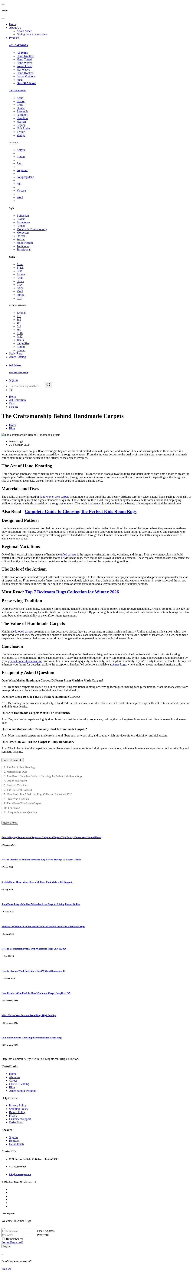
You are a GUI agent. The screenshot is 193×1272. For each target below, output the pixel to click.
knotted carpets (24, 631)
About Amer (24, 31)
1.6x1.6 (21, 312)
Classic (21, 219)
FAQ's (13, 1115)
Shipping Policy (18, 1108)
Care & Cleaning (19, 1084)
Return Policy (17, 1112)
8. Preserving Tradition (16, 799)
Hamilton (22, 118)
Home (12, 24)
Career (13, 1080)
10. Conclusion (12, 808)
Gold (20, 277)
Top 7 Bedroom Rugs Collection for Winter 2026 (72, 591)
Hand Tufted (24, 59)
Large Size (23, 343)
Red (19, 298)
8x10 (20, 333)
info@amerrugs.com (20, 1174)
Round (21, 346)
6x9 (19, 329)
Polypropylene (25, 177)
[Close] (3, 18)
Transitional (24, 249)
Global (21, 225)
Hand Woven (24, 62)
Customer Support (20, 1119)
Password (43, 1234)
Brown (21, 274)
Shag (20, 79)
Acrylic (21, 149)
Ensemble (22, 111)
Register (14, 1140)
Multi (20, 291)
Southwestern (25, 242)
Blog (12, 428)
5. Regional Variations (16, 785)
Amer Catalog (17, 356)
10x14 (20, 339)
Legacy (21, 125)
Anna (20, 97)
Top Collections (17, 90)
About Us (15, 27)
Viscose (21, 190)
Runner (21, 350)
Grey (20, 284)
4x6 (19, 323)
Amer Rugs (119, 664)
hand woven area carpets (54, 496)
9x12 (20, 336)
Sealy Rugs (16, 353)
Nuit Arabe (23, 128)
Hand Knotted (25, 56)
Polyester (22, 170)
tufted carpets (68, 554)
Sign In (13, 380)
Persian (21, 239)
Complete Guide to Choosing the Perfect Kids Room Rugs (80, 511)
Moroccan (23, 232)
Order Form (16, 1122)
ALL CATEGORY (18, 45)
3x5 (19, 319)
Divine (21, 108)
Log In (6, 1246)
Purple (20, 294)
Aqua (20, 264)
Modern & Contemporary (32, 229)
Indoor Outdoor (26, 76)
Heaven (21, 121)
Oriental (21, 236)
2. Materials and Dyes (15, 771)
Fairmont (22, 114)
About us (14, 1077)
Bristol (21, 101)
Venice (21, 131)
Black (20, 267)
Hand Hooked (25, 73)
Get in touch (16, 1144)
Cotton (21, 156)
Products (14, 37)
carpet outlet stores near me (26, 661)
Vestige (21, 135)
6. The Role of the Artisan (18, 789)
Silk (19, 183)
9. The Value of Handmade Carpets (22, 803)
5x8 (19, 326)
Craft (20, 104)
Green (20, 281)
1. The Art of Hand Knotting (19, 767)
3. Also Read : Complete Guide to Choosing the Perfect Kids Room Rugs (43, 776)
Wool (20, 197)
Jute (19, 163)
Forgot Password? (12, 1242)
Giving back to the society (32, 34)
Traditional (23, 246)
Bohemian (23, 215)
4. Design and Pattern (15, 780)
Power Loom (24, 66)
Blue (19, 271)
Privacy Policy (17, 1105)
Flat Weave (23, 69)
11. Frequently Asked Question (20, 812)
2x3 (19, 316)
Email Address (45, 1230)
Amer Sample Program (22, 1090)
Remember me (14, 1239)
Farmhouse (23, 222)
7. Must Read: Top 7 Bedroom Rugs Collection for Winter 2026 (38, 794)
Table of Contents (12, 760)
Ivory (20, 288)
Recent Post (10, 822)
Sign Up (6, 1268)
